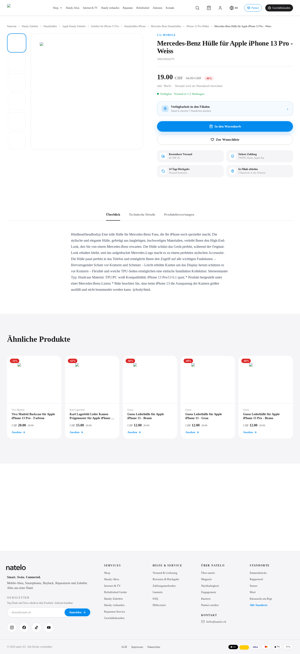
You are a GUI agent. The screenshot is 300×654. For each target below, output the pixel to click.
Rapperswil (256, 579)
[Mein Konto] (220, 8)
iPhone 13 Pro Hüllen (197, 26)
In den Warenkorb (228, 126)
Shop (55, 7)
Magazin (206, 579)
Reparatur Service (114, 611)
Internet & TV (90, 7)
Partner (255, 7)
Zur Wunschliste (227, 139)
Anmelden (75, 612)
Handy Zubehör (30, 26)
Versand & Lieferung (165, 572)
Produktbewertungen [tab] (179, 214)
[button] (234, 8)
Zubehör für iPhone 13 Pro (105, 26)
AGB (124, 647)
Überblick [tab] (113, 214)
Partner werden (210, 605)
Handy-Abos (73, 7)
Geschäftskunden (281, 7)
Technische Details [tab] (142, 214)
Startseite (11, 26)
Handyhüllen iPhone (135, 26)
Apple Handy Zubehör (74, 26)
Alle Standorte (258, 605)
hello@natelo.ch (216, 621)
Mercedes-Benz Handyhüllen (166, 26)
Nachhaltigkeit (210, 585)
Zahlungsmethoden (164, 585)
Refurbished (142, 7)
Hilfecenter (159, 605)
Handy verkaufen (110, 7)
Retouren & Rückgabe (166, 579)
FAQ (155, 598)
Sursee (253, 585)
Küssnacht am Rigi (261, 598)
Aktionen (157, 7)
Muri (253, 592)
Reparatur (128, 7)
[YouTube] (49, 627)
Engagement (208, 592)
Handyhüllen (50, 26)
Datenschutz (153, 647)
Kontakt (170, 7)
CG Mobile (166, 35)
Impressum (137, 647)
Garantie (158, 592)
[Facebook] (24, 627)
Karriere (206, 598)
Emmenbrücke (258, 572)
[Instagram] (12, 627)
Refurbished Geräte (115, 592)
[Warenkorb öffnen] (209, 8)
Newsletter (18, 597)
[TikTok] (36, 627)
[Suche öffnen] (197, 8)
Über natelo (208, 572)
